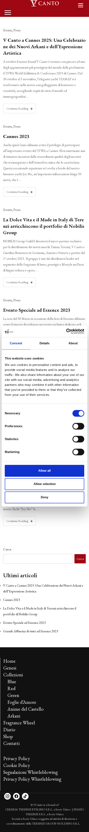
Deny (44, 497)
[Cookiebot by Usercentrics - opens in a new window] (66, 331)
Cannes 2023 (16, 136)
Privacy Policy (16, 758)
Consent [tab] (16, 343)
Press (16, 30)
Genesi (9, 668)
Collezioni (13, 675)
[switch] (78, 426)
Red (11, 688)
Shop (8, 736)
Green (13, 695)
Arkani (13, 716)
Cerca (7, 549)
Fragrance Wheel (19, 723)
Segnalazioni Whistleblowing (30, 772)
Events (7, 30)
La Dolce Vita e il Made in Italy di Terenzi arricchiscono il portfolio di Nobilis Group (43, 226)
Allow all (44, 470)
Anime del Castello (25, 709)
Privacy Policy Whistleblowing (32, 779)
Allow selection (45, 484)
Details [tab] (45, 343)
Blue (11, 681)
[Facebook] (16, 796)
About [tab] (73, 343)
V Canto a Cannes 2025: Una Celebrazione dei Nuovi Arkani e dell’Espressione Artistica (44, 46)
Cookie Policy (16, 765)
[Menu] (81, 5)
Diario (9, 729)
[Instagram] (7, 796)
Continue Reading (17, 108)
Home (9, 661)
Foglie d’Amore (21, 702)
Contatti (11, 743)
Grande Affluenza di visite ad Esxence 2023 (30, 631)
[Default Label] (25, 796)
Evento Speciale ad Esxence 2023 (36, 310)
